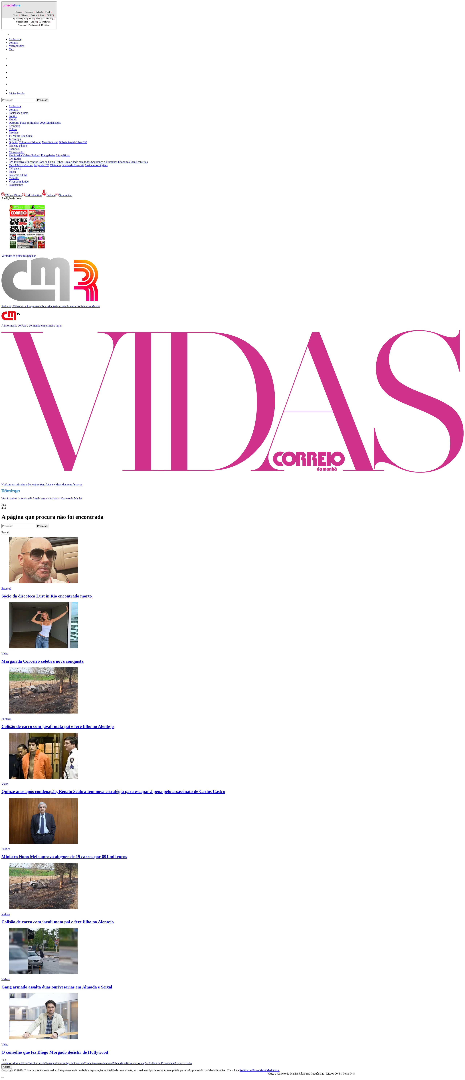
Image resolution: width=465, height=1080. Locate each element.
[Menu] (8, 33)
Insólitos (13, 132)
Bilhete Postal (67, 142)
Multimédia (15, 155)
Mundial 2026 (37, 122)
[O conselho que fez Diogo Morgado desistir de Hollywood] (43, 1038)
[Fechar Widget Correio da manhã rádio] (2, 1077)
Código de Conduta (72, 1063)
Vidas (4, 653)
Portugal (13, 42)
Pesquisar (42, 100)
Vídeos (27, 155)
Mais (11, 49)
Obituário (55, 165)
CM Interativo (33, 195)
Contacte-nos (91, 1063)
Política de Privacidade (161, 1063)
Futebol (24, 122)
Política (13, 116)
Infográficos (63, 155)
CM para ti (15, 168)
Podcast (35, 155)
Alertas (6, 1066)
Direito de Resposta (73, 165)
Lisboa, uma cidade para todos (73, 161)
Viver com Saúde (19, 181)
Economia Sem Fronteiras (133, 161)
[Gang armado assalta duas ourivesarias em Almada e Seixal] (43, 973)
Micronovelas (16, 45)
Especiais (14, 148)
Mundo (13, 119)
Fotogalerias (48, 155)
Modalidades (53, 122)
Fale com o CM (18, 175)
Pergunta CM (41, 165)
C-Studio (14, 178)
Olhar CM (81, 142)
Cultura (13, 129)
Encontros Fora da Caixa (40, 161)
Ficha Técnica (29, 1063)
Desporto (14, 122)
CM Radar (15, 158)
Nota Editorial (50, 142)
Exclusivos (15, 39)
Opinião (13, 142)
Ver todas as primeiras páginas (18, 255)
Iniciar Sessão (17, 93)
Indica (12, 171)
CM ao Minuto (13, 195)
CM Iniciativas (17, 161)
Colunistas (25, 142)
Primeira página (18, 145)
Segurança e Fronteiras (104, 161)
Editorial (36, 142)
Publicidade (119, 1063)
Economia (14, 125)
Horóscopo (26, 165)
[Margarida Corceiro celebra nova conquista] (43, 647)
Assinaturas (105, 1063)
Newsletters (65, 195)
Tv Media (14, 135)
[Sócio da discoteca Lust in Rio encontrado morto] (43, 582)
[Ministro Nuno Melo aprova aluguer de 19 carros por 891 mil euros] (43, 842)
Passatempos (16, 184)
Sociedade (15, 112)
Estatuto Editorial (11, 1063)
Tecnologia (15, 139)
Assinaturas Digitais (96, 165)
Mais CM (14, 165)
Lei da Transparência (49, 1063)
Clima (24, 112)
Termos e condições (137, 1063)
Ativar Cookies (183, 1063)
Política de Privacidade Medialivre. (260, 1070)
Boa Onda (27, 135)
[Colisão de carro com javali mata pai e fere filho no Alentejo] (43, 712)
